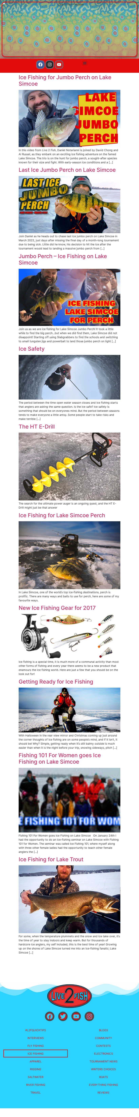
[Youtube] (59, 64)
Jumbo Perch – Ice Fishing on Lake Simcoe (63, 259)
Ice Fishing (36, 1053)
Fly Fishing (35, 1045)
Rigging (35, 1069)
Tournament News (103, 1061)
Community (103, 1038)
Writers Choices (103, 1069)
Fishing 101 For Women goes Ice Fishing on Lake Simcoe (60, 758)
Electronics (103, 1053)
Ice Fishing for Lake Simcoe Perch (62, 515)
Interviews (35, 1038)
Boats (103, 1077)
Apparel (36, 1061)
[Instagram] (49, 64)
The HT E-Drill (37, 426)
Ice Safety (32, 348)
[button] (85, 63)
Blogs (103, 1030)
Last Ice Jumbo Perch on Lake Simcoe (67, 170)
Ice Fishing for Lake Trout (51, 859)
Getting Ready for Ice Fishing (56, 681)
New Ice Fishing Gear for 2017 (57, 608)
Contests (103, 1045)
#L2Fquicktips (35, 1030)
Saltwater (35, 1077)
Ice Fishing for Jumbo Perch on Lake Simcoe (65, 80)
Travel (36, 1092)
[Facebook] (40, 64)
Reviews (103, 1092)
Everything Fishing (103, 1084)
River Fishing (35, 1084)
